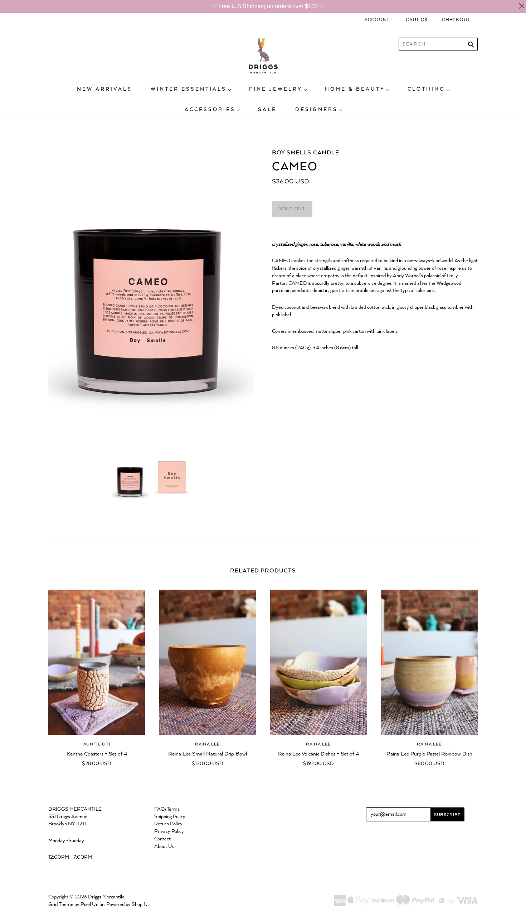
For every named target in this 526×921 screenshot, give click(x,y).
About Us (164, 846)
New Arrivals (104, 89)
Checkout (456, 20)
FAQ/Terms (167, 809)
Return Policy (168, 824)
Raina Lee (207, 744)
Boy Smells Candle (305, 152)
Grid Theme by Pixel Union (76, 904)
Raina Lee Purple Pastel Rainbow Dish (429, 754)
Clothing (426, 89)
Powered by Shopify (127, 904)
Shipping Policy (169, 817)
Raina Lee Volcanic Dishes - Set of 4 (318, 754)
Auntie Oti (96, 744)
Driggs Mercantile (106, 897)
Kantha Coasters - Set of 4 (97, 754)
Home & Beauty (355, 89)
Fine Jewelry (275, 89)
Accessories (210, 109)
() (417, 20)
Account (377, 20)
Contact (162, 839)
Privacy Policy (169, 831)
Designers (316, 109)
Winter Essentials (189, 89)
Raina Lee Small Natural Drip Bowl (207, 754)
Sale (267, 109)
